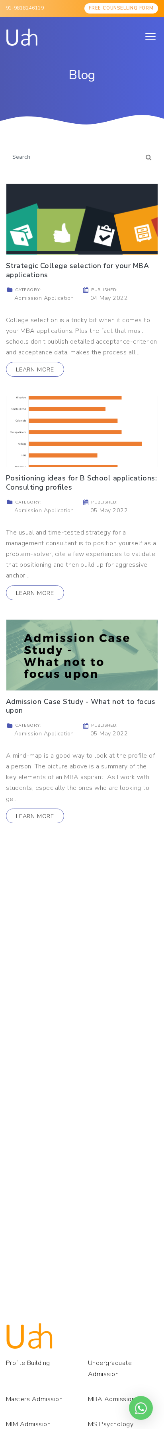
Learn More (35, 369)
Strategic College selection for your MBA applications (77, 270)
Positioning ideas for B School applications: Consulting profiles (81, 482)
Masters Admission (34, 1399)
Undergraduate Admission (110, 1368)
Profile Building (28, 1363)
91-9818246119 (25, 8)
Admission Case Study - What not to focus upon (80, 706)
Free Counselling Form (121, 8)
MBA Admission (111, 1399)
